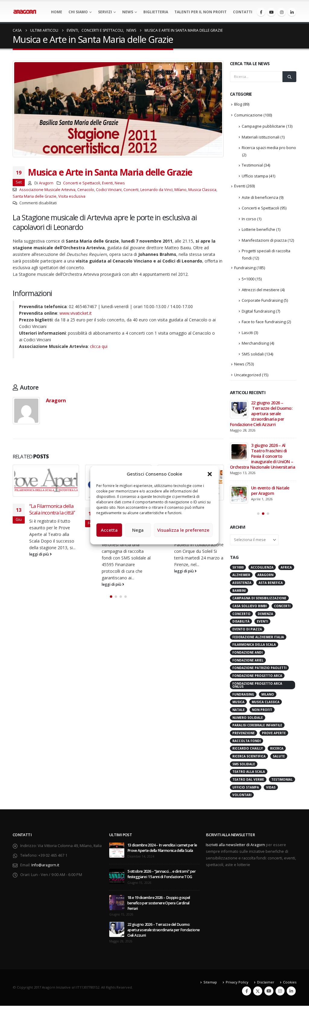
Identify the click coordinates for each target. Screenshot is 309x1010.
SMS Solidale (243, 764)
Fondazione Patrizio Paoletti (259, 668)
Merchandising (255, 343)
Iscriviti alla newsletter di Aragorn (235, 844)
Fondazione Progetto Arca (257, 676)
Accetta (109, 530)
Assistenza (241, 583)
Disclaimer (265, 982)
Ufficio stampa (255, 176)
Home (56, 11)
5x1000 (238, 567)
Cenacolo (85, 189)
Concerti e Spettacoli (81, 183)
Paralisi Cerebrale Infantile (257, 725)
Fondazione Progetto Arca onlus (257, 685)
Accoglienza (262, 567)
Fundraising (245, 267)
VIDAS (271, 787)
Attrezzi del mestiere (260, 289)
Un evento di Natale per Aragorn (270, 490)
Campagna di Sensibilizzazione (259, 598)
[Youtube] (271, 12)
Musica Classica (202, 189)
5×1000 (248, 279)
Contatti (242, 11)
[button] (210, 474)
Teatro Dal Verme (248, 779)
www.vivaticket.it (75, 313)
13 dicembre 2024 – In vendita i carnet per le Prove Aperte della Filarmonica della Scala (162, 848)
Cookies (289, 982)
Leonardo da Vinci (156, 189)
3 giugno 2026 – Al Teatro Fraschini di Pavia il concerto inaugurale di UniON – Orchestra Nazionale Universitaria (263, 456)
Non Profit (262, 710)
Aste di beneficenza (260, 197)
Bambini (239, 590)
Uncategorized (247, 375)
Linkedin (291, 991)
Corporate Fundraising (262, 300)
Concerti (131, 189)
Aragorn (46, 183)
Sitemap (210, 982)
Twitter (257, 991)
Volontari (241, 795)
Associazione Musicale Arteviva (47, 189)
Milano (180, 189)
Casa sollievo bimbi (249, 606)
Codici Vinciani (109, 189)
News (127, 11)
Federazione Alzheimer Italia (258, 637)
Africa (286, 567)
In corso (249, 218)
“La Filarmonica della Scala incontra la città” (52, 509)
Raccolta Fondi (246, 741)
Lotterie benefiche (258, 229)
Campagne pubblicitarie (263, 126)
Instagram (280, 991)
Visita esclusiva (71, 196)
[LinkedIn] (292, 12)
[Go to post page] (46, 480)
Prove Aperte (274, 733)
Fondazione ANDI (247, 652)
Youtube (268, 991)
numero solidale (247, 717)
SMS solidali (253, 354)
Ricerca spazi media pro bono (269, 147)
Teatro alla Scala (248, 771)
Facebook (246, 991)
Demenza (265, 614)
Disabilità (241, 621)
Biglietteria (155, 11)
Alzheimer (241, 575)
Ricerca (276, 748)
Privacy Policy (237, 982)
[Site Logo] (25, 11)
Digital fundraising (258, 311)
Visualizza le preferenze (183, 530)
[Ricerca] (289, 76)
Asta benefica (271, 583)
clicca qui (98, 346)
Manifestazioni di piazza (264, 240)
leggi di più (39, 554)
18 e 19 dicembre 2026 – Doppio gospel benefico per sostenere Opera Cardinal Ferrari (158, 903)
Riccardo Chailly (247, 748)
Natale (238, 710)
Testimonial (252, 165)
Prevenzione (243, 733)
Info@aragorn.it (45, 865)
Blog (238, 104)
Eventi (107, 183)
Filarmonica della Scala (254, 644)
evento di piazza (247, 629)
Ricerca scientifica (249, 756)
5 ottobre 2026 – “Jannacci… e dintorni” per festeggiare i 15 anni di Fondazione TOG (161, 874)
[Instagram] (281, 12)
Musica (238, 702)
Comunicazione (248, 115)
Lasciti (247, 332)
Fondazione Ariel (247, 660)
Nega (138, 530)
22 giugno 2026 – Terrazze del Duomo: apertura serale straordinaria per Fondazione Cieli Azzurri (261, 413)
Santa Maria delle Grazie (34, 196)
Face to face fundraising (264, 321)
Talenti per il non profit (200, 11)
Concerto (241, 614)
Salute (279, 756)
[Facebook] (261, 12)
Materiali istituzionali (260, 137)
